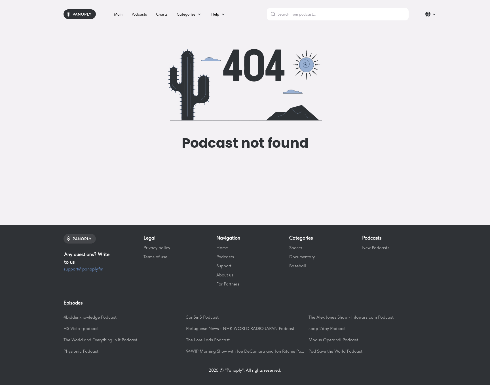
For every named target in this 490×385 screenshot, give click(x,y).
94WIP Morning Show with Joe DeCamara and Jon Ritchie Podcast (245, 351)
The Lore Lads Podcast (208, 339)
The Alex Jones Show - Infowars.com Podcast (351, 317)
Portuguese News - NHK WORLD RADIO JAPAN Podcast (240, 328)
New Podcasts (375, 247)
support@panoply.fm (83, 269)
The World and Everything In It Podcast (100, 339)
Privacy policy (156, 247)
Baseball (297, 265)
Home (222, 247)
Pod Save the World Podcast (335, 351)
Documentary (302, 256)
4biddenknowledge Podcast (90, 317)
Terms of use (155, 256)
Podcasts (225, 256)
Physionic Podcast (81, 351)
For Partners (227, 284)
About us (224, 275)
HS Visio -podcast (81, 328)
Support (223, 265)
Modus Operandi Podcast (333, 339)
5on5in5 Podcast (202, 317)
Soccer (295, 247)
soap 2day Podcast (327, 328)
